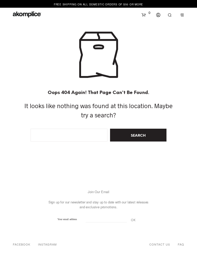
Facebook (21, 244)
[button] (146, 12)
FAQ (181, 244)
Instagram (47, 244)
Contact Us (159, 244)
